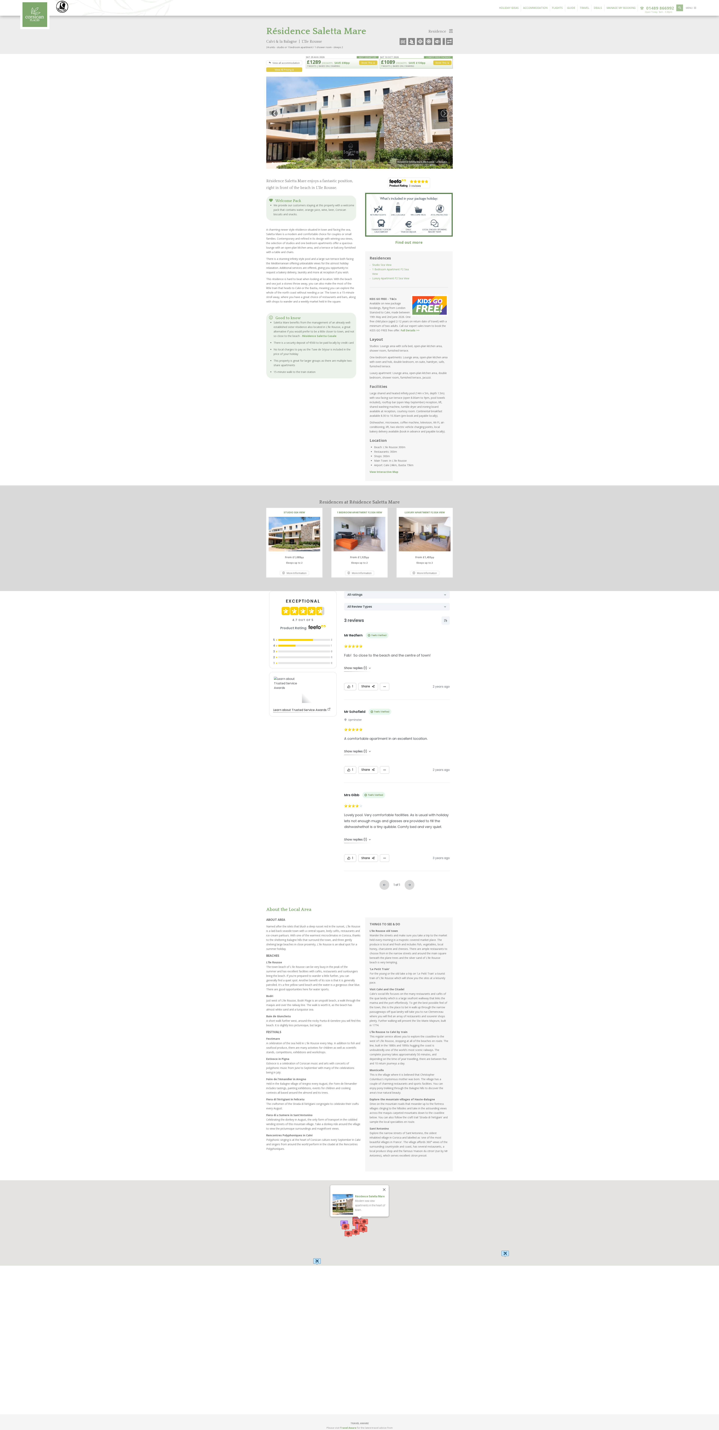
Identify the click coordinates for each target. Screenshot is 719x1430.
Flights (557, 8)
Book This (441, 62)
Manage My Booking (620, 8)
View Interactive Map (384, 472)
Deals (598, 8)
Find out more (409, 242)
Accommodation (535, 8)
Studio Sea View (382, 265)
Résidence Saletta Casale (319, 336)
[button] (317, 1261)
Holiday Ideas (509, 8)
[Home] (34, 26)
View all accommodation (286, 63)
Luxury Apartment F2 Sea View (390, 278)
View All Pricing (283, 69)
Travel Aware (348, 1427)
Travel (584, 8)
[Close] (384, 1189)
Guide (571, 8)
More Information (296, 573)
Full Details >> (410, 330)
